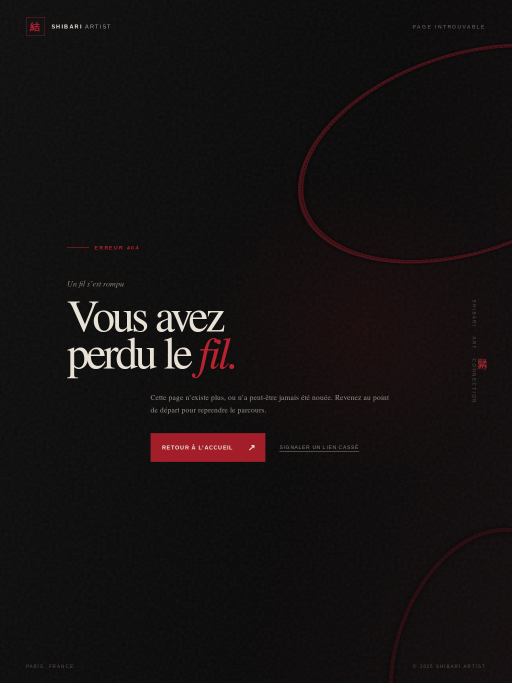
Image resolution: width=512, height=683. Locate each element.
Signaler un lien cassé (319, 447)
